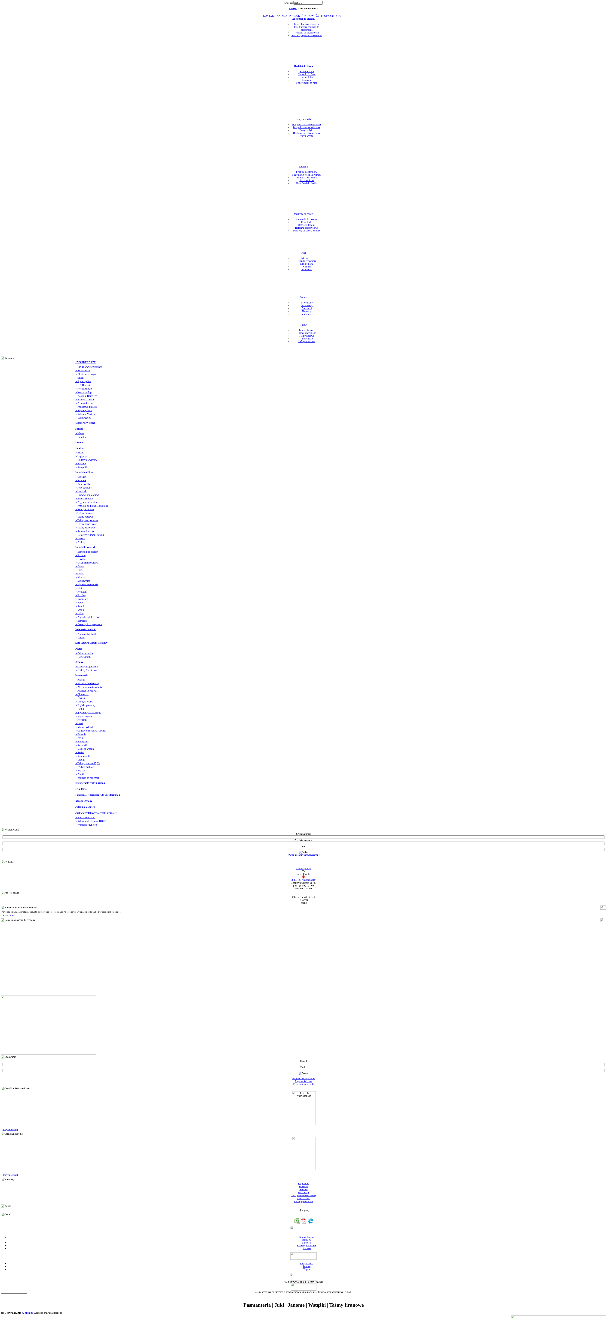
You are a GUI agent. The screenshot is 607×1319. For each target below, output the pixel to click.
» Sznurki (80, 606)
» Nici (78, 588)
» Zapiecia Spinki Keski (87, 617)
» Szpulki (80, 759)
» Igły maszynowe (84, 716)
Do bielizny (307, 305)
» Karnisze (80, 480)
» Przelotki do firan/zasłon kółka (91, 505)
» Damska (80, 437)
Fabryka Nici (306, 1263)
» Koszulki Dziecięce (86, 396)
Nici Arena (306, 258)
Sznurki (303, 297)
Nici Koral (306, 269)
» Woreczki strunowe (86, 824)
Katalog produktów (303, 1201)
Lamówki (307, 80)
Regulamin (303, 1183)
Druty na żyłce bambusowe (306, 133)
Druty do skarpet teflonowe (306, 127)
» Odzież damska (84, 653)
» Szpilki (79, 610)
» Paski (79, 738)
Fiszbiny (303, 166)
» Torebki (80, 637)
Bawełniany (307, 302)
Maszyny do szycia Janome (306, 230)
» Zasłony (80, 542)
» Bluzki (79, 377)
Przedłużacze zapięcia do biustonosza (306, 28)
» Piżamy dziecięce (85, 403)
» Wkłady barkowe (85, 767)
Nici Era (307, 266)
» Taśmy (79, 613)
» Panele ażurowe (84, 498)
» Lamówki (81, 491)
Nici (303, 252)
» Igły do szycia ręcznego (88, 712)
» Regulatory (82, 599)
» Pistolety (80, 595)
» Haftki (79, 708)
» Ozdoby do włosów (86, 460)
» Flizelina (80, 559)
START (340, 16)
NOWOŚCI (313, 16)
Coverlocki (306, 222)
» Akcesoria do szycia (86, 690)
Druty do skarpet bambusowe (306, 124)
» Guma (79, 566)
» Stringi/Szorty (83, 417)
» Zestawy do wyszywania (88, 624)
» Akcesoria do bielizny (87, 683)
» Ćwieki (80, 698)
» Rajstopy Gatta (83, 410)
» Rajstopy (80, 463)
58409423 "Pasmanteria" (303, 879)
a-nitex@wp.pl (303, 868)
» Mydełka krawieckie (86, 584)
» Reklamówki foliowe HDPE (90, 821)
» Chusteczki (82, 694)
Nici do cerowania (306, 261)
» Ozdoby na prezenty (86, 666)
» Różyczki (81, 745)
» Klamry (80, 577)
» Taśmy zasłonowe (85, 527)
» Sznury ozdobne (84, 509)
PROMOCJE (328, 16)
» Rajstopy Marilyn (85, 414)
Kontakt (304, 1189)
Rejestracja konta (303, 1081)
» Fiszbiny (80, 555)
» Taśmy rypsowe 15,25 (87, 763)
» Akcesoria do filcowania (88, 687)
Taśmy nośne (306, 338)
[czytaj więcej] (9, 915)
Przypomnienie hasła (303, 1084)
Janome (306, 1266)
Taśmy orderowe (306, 341)
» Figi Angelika (83, 381)
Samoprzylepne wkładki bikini (306, 35)
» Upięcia (80, 538)
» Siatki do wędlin (84, 748)
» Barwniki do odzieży (86, 551)
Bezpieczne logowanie (303, 1078)
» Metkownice (82, 580)
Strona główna (306, 1237)
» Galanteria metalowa (86, 562)
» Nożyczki (81, 591)
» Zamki (79, 774)
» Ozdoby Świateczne (86, 670)
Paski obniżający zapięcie (306, 24)
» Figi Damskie (83, 385)
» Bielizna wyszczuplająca (88, 367)
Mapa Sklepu (303, 1198)
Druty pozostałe (307, 136)
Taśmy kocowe (306, 335)
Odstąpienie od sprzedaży (303, 1195)
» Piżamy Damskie (84, 399)
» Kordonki (81, 719)
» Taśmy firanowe (84, 513)
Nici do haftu (306, 263)
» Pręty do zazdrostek (86, 502)
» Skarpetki (81, 467)
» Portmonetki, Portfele (87, 634)
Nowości (306, 1242)
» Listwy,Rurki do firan (87, 495)
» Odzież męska (83, 657)
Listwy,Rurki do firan (306, 82)
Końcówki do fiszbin (306, 183)
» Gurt (78, 570)
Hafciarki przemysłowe (306, 227)
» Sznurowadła (83, 756)
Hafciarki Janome (307, 225)
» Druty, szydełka (84, 701)
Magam (306, 1269)
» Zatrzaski (81, 620)
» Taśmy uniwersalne (86, 524)
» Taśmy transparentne (86, 520)
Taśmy (303, 324)
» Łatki (79, 723)
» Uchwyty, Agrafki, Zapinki (89, 535)
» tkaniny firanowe (84, 531)
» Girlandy (80, 476)
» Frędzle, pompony (85, 705)
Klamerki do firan (307, 74)
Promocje (306, 1239)
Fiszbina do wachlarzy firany (306, 174)
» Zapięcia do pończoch (87, 777)
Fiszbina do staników (306, 172)
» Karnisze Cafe (83, 484)
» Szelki (79, 752)
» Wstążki (80, 770)
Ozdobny (306, 311)
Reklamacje (303, 1192)
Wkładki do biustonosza (307, 32)
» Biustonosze (82, 370)
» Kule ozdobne (83, 487)
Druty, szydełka (303, 119)
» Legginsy (81, 456)
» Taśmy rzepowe (84, 516)
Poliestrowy (307, 314)
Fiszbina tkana (307, 180)
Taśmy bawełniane (306, 333)
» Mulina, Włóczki (84, 727)
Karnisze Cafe (307, 71)
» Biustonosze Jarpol (85, 374)
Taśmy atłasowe (307, 330)
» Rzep (79, 602)
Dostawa (303, 1186)
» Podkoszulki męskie (86, 406)
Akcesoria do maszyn (306, 219)
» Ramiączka (82, 741)
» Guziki (79, 573)
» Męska (79, 433)
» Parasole (80, 734)
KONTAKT (269, 16)
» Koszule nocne (83, 388)
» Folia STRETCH (85, 817)
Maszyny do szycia (303, 214)
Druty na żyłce (306, 130)
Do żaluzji (307, 308)
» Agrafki (80, 679)
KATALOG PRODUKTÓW (291, 16)
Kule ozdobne (307, 77)
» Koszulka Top (83, 392)
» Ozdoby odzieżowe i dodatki (90, 730)
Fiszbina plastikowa (307, 177)
